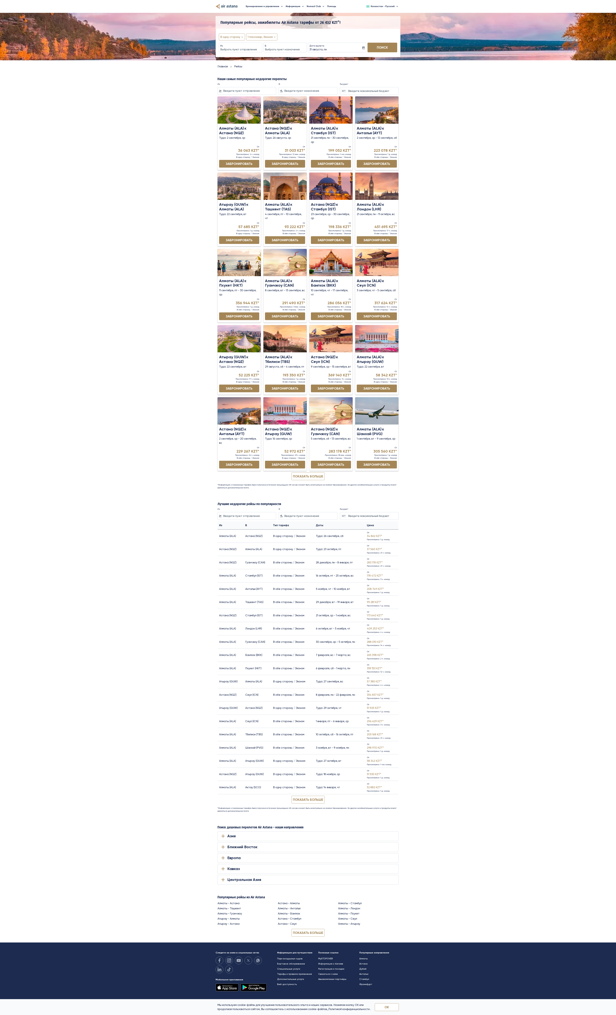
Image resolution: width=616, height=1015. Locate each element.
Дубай (362, 969)
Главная (223, 66)
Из (221, 45)
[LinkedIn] (219, 969)
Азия (231, 836)
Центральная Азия (244, 879)
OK (387, 1007)
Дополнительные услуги (290, 979)
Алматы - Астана (229, 903)
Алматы (363, 958)
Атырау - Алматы (229, 918)
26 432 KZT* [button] (329, 22)
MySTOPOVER (325, 958)
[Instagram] (229, 960)
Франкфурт (365, 984)
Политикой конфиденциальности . (349, 1009)
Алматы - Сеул (347, 918)
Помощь (331, 6)
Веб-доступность (287, 984)
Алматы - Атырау (349, 923)
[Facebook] (219, 960)
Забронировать (239, 164)
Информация (295, 6)
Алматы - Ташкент (229, 908)
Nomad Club (316, 6)
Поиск (382, 47)
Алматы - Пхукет (348, 913)
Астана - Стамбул (289, 918)
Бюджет (344, 84)
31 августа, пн (318, 49)
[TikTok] (229, 969)
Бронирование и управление (264, 6)
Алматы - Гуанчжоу (230, 913)
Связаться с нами (328, 974)
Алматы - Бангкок (289, 913)
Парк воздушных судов (290, 958)
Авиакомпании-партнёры (332, 979)
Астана (363, 963)
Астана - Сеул (287, 923)
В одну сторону (230, 36)
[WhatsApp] (258, 960)
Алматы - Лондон (349, 908)
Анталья (363, 974)
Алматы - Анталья (289, 908)
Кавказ (233, 868)
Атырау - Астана (229, 923)
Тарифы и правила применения (294, 974)
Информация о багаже (330, 963)
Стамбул (364, 979)
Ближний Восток (242, 847)
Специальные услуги (288, 969)
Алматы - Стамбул (350, 903)
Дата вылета (316, 45)
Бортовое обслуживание (291, 963)
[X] (248, 960)
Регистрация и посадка (331, 969)
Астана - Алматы (289, 903)
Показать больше (308, 933)
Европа (234, 857)
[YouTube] (239, 960)
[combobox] (240, 49)
